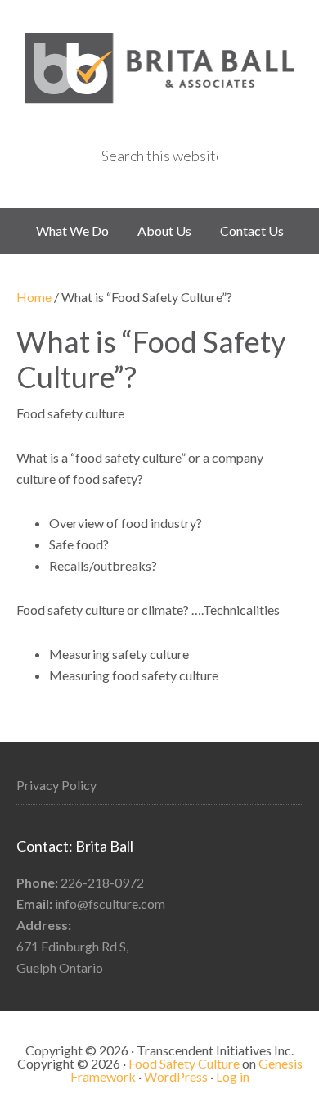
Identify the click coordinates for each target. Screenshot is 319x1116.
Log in (232, 1076)
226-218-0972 (102, 882)
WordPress (176, 1076)
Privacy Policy (56, 785)
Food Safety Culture (159, 68)
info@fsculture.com (110, 903)
